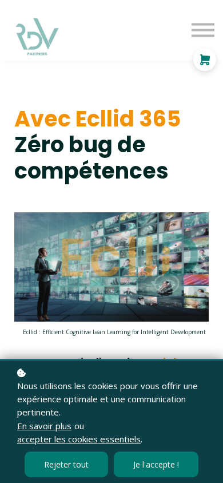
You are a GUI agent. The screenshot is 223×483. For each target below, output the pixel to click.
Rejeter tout (66, 464)
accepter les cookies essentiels (79, 439)
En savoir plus (44, 425)
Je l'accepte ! (156, 464)
